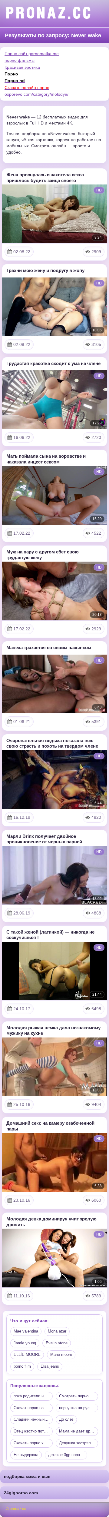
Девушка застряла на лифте (78, 1443)
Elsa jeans (50, 1366)
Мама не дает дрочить (78, 1431)
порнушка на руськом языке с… (78, 1408)
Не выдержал (26, 1454)
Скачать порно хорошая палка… (33, 1443)
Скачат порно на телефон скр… (33, 1408)
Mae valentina (26, 1331)
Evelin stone (57, 1343)
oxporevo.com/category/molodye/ (36, 94)
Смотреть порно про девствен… (78, 1396)
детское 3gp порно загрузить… (67, 1454)
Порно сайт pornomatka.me (32, 53)
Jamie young (25, 1343)
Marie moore (61, 1354)
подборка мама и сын (27, 1476)
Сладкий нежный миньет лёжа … (33, 1419)
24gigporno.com (21, 1492)
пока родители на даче (33, 1396)
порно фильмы (20, 60)
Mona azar (57, 1331)
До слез (66, 1419)
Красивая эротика (22, 67)
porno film (22, 1366)
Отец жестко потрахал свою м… (33, 1431)
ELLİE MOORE (27, 1354)
